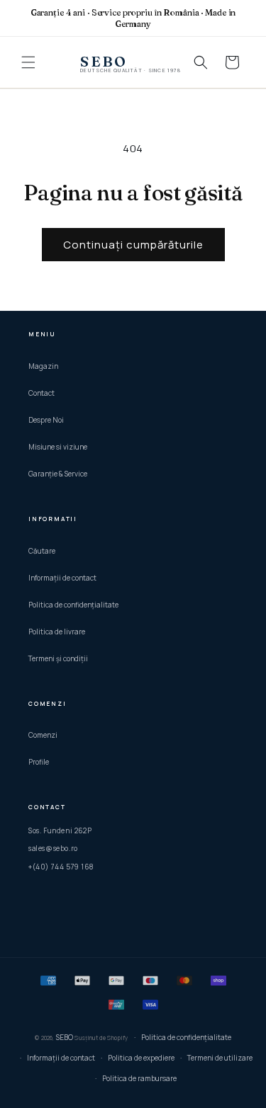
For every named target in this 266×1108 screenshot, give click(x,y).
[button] (28, 62)
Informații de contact (62, 578)
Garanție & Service (57, 474)
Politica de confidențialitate (73, 605)
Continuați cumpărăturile (133, 244)
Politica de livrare (56, 631)
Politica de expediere (141, 1058)
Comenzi (42, 735)
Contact (41, 393)
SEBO (64, 1037)
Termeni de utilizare (220, 1058)
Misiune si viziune (57, 447)
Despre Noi (46, 420)
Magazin (43, 366)
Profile (38, 762)
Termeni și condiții (58, 658)
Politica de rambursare (139, 1078)
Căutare (41, 551)
